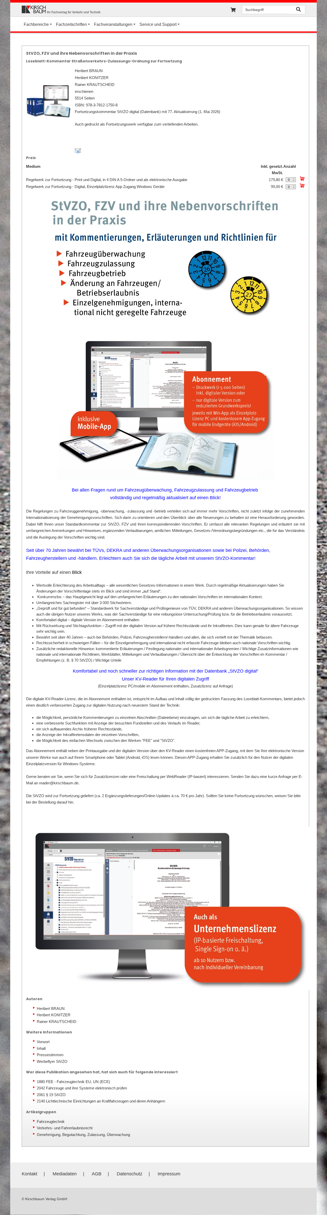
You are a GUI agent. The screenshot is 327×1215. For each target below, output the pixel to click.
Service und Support (158, 24)
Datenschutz (129, 1173)
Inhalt (41, 1048)
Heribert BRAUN (51, 1008)
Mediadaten (65, 1173)
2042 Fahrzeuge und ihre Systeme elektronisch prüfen (82, 1088)
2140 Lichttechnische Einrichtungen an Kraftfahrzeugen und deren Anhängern (101, 1101)
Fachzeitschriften (71, 24)
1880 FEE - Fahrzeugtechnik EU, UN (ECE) (73, 1081)
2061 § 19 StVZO (51, 1095)
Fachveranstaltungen (113, 24)
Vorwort (43, 1042)
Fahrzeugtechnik (51, 1121)
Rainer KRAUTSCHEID (56, 1021)
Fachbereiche (36, 24)
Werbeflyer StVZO (52, 1061)
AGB (96, 1173)
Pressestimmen (50, 1055)
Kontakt (29, 1173)
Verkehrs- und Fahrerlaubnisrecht (64, 1128)
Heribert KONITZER (54, 1015)
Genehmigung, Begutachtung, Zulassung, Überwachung (83, 1134)
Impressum (169, 1173)
